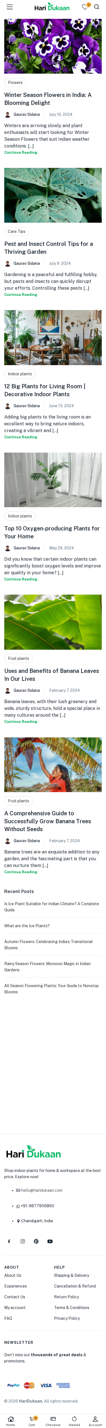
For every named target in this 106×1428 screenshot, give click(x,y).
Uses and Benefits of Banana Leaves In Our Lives (51, 675)
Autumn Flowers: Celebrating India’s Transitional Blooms (48, 944)
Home (10, 1425)
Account (95, 1425)
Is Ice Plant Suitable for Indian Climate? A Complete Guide (51, 907)
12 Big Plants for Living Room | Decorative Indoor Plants (44, 390)
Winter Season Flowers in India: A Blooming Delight (48, 99)
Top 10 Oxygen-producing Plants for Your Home (52, 532)
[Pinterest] (36, 1241)
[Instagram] (22, 1241)
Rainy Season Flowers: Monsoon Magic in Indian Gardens (47, 966)
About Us (12, 1275)
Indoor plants (20, 374)
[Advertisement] (53, 1062)
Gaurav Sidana (27, 114)
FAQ (8, 1318)
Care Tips (16, 231)
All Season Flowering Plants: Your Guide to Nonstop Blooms (51, 988)
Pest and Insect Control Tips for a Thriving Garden (48, 247)
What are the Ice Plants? (27, 926)
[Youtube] (50, 1241)
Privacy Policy (67, 1318)
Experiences (15, 1286)
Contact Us (14, 1297)
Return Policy (66, 1297)
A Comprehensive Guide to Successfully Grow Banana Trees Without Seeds (47, 821)
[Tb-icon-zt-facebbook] (9, 1241)
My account (15, 1307)
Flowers (15, 82)
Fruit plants (18, 658)
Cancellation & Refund (75, 1286)
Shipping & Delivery (71, 1275)
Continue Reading (20, 152)
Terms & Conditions (71, 1307)
